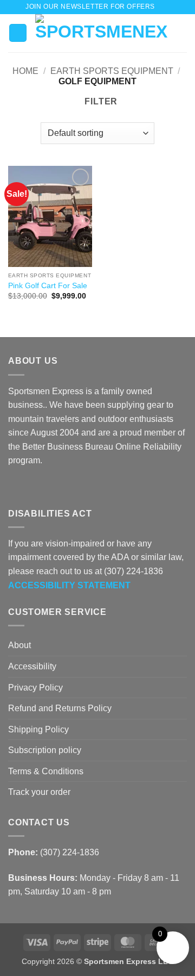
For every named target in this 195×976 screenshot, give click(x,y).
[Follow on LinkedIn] (54, 487)
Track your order (39, 792)
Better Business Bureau (67, 446)
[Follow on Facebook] (14, 487)
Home (25, 71)
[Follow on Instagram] (28, 487)
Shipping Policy (38, 729)
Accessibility (32, 666)
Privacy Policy (35, 687)
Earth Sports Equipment (111, 71)
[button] (166, 7)
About (19, 645)
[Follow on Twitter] (41, 487)
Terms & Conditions (45, 771)
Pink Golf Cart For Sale (47, 286)
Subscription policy (44, 750)
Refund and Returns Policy (60, 708)
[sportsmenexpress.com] (101, 33)
